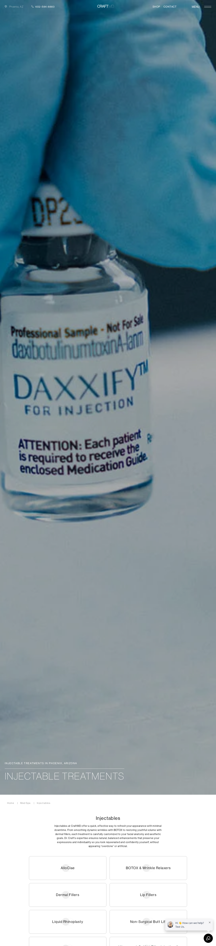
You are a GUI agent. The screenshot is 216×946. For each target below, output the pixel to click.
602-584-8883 (45, 6)
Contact (170, 6)
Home (10, 803)
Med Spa (25, 803)
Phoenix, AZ (16, 6)
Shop (156, 6)
